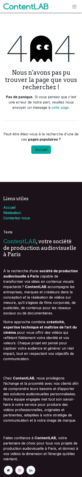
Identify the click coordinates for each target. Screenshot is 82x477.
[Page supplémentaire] (8, 470)
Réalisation (12, 212)
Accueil (41, 149)
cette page (60, 107)
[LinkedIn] (30, 470)
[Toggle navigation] (74, 6)
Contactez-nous (16, 218)
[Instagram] (19, 470)
